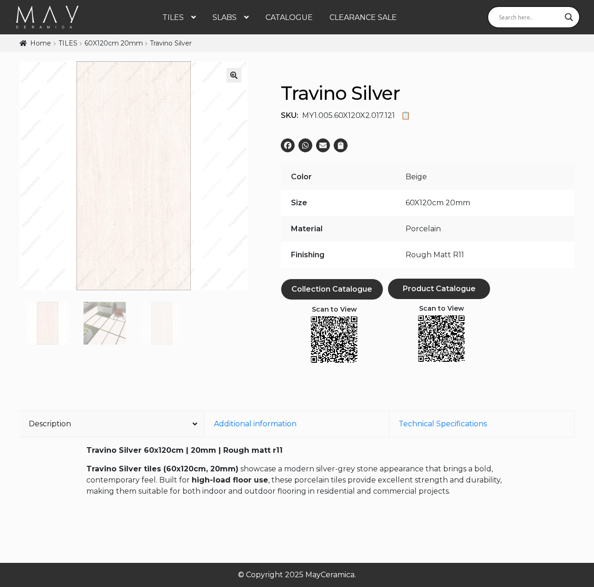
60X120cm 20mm (113, 43)
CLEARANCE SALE (363, 17)
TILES (173, 17)
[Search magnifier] (568, 17)
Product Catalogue (439, 288)
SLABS (225, 17)
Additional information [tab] (255, 423)
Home (40, 43)
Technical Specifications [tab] (443, 423)
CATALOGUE (289, 17)
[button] (233, 75)
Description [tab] (50, 423)
